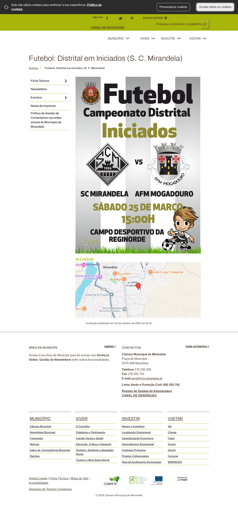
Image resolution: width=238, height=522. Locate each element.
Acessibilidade (38, 482)
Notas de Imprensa (43, 105)
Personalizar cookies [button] (173, 7)
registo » (110, 346)
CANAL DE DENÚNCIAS (107, 27)
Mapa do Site (79, 478)
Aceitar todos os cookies (215, 7)
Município (116, 38)
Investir (168, 38)
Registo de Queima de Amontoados (147, 391)
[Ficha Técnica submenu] (66, 81)
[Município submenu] (128, 39)
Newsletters (39, 89)
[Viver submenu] (153, 39)
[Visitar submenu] (205, 39)
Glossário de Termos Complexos (50, 489)
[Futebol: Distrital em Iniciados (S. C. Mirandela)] (138, 165)
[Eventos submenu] (66, 97)
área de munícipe (153, 17)
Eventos (33, 68)
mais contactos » (197, 346)
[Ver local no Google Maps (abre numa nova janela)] (138, 290)
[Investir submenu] (179, 39)
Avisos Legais (38, 478)
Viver (144, 38)
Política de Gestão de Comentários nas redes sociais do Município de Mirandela (46, 120)
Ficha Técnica (40, 80)
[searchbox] (181, 24)
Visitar (195, 38)
